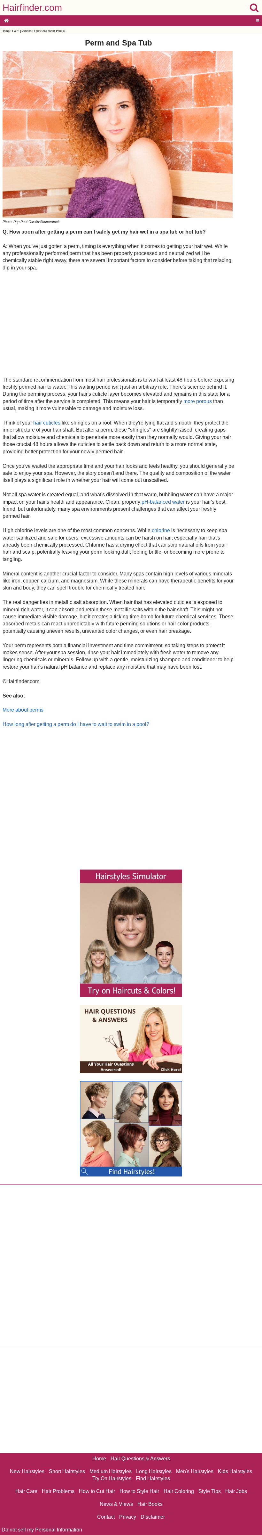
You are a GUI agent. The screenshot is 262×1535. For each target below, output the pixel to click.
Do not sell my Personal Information (42, 1529)
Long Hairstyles (154, 1471)
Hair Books (150, 1504)
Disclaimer (153, 1517)
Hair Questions (21, 31)
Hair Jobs (236, 1491)
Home (5, 31)
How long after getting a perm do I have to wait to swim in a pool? (76, 724)
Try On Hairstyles (111, 1478)
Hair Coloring (179, 1491)
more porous (197, 401)
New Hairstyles (27, 1471)
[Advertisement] (118, 323)
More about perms (23, 710)
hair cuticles (46, 422)
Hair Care (26, 1491)
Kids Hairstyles (235, 1471)
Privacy (127, 1517)
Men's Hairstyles (194, 1471)
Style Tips (209, 1491)
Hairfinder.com (32, 8)
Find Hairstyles (153, 1478)
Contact (106, 1517)
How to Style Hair (139, 1491)
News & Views (116, 1504)
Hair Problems (58, 1491)
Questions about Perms (49, 31)
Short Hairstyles (67, 1471)
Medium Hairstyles (110, 1471)
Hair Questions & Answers (140, 1458)
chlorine (161, 530)
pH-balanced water (163, 502)
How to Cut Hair (97, 1491)
